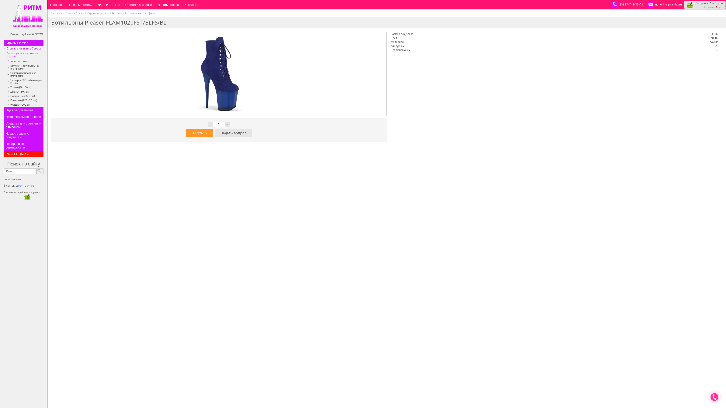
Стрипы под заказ (18, 61)
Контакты (191, 5)
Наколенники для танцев (23, 117)
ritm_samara (26, 185)
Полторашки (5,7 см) (22, 96)
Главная (56, 5)
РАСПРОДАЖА (17, 154)
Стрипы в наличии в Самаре (24, 48)
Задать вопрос (168, 5)
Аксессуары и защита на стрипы (22, 55)
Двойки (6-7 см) (20, 91)
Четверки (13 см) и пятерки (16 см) (26, 81)
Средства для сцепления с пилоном (23, 125)
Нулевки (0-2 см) (20, 104)
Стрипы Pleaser (17, 43)
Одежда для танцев (19, 110)
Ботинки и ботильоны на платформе (24, 67)
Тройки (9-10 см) (20, 87)
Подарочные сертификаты (15, 145)
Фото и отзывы (109, 5)
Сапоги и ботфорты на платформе (23, 74)
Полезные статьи (79, 5)
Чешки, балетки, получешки (17, 135)
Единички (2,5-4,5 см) (23, 100)
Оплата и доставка (138, 5)
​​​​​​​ (27, 199)
